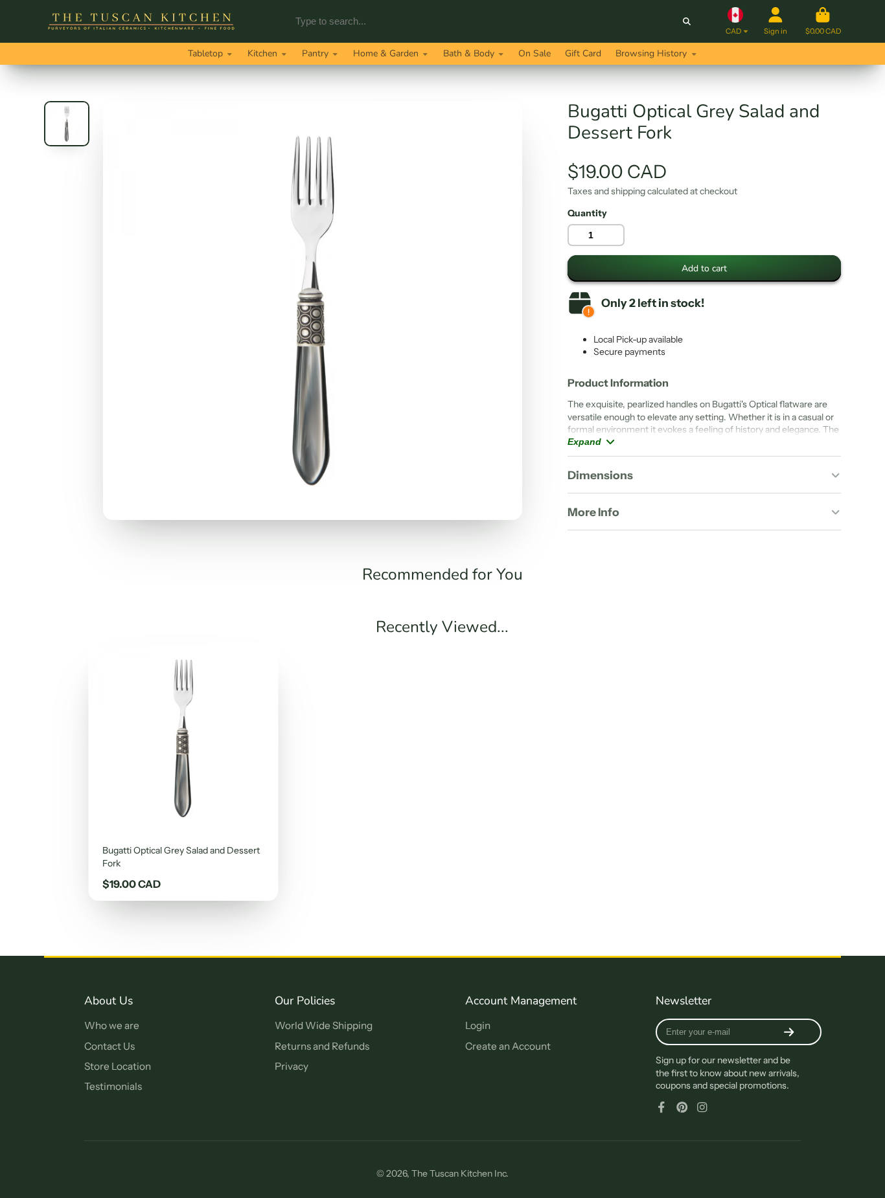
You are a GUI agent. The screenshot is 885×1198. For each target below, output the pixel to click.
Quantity (587, 213)
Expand (584, 441)
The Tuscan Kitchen (451, 1173)
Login (477, 1025)
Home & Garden (386, 53)
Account (775, 21)
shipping (628, 191)
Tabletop (205, 53)
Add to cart (704, 268)
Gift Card (583, 53)
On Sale (534, 53)
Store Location (117, 1066)
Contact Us (109, 1046)
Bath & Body (468, 53)
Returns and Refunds (322, 1046)
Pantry (315, 53)
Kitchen (262, 53)
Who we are (111, 1025)
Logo (141, 21)
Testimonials (113, 1086)
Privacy (291, 1066)
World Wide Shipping (324, 1025)
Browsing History (651, 53)
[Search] (687, 21)
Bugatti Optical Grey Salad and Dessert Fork (183, 772)
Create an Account (508, 1046)
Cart (823, 21)
